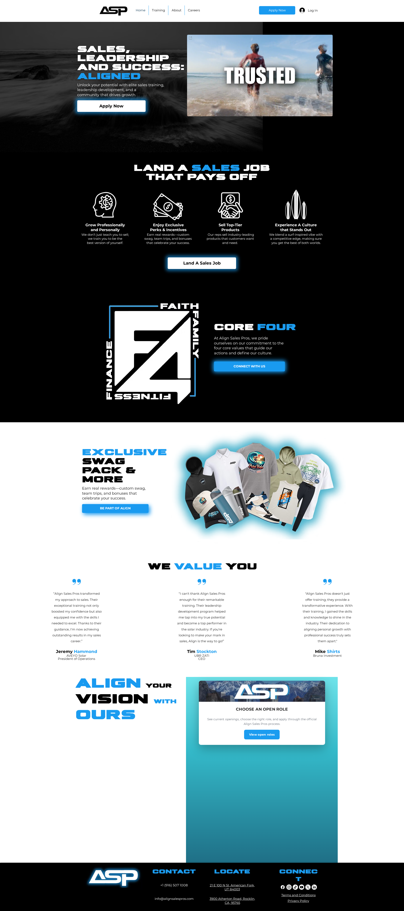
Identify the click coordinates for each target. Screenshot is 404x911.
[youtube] (301, 887)
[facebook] (282, 887)
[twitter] (308, 887)
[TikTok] (295, 887)
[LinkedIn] (314, 887)
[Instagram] (289, 887)
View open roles (262, 734)
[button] (327, 111)
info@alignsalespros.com (174, 899)
